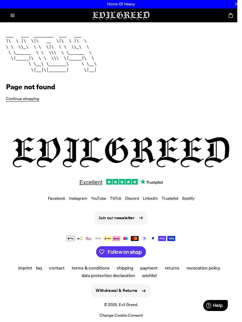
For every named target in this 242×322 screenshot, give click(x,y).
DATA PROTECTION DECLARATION (108, 275)
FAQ (39, 268)
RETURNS (172, 268)
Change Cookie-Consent (121, 315)
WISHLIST (149, 275)
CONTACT (57, 268)
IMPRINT (25, 268)
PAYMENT (149, 268)
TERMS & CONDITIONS (90, 268)
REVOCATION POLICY (203, 268)
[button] (12, 15)
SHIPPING (125, 268)
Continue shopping (22, 98)
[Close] (236, 4)
